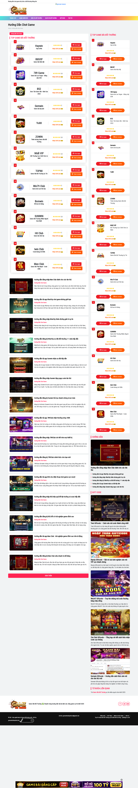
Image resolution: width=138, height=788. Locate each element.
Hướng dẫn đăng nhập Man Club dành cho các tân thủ (52, 280)
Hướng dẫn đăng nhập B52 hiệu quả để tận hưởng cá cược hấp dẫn (57, 497)
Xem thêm (48, 576)
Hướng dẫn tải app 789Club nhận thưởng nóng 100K (52, 418)
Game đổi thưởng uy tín (27, 717)
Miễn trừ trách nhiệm (118, 715)
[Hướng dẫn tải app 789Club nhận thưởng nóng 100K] (21, 424)
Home (9, 28)
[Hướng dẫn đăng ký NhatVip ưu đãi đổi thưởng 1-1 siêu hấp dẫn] (21, 345)
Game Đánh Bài (23, 18)
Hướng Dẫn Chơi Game (16, 33)
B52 (111, 119)
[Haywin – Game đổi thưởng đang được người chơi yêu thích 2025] (20, 47)
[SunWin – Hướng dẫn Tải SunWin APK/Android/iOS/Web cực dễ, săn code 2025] (20, 218)
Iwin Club (113, 385)
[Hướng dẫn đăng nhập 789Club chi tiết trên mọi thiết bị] (21, 444)
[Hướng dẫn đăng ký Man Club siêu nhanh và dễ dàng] (21, 562)
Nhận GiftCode (56, 48)
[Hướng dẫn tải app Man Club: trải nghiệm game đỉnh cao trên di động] (21, 543)
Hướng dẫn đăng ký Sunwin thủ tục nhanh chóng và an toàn (54, 398)
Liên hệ (127, 715)
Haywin (112, 43)
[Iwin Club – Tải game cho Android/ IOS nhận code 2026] (20, 250)
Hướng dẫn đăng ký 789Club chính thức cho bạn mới (52, 457)
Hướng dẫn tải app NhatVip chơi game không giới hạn (52, 299)
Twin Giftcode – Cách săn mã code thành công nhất (110, 523)
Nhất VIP (113, 225)
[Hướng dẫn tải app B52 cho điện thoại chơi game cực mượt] (21, 483)
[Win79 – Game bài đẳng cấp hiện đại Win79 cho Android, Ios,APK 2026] (20, 187)
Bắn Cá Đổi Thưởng (36, 18)
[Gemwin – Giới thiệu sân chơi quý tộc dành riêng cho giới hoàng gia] (20, 107)
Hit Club (113, 358)
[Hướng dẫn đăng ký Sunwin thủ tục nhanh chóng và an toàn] (21, 404)
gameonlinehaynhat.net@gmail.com (71, 715)
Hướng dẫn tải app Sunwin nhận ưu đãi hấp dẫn (50, 358)
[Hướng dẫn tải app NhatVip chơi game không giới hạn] (21, 306)
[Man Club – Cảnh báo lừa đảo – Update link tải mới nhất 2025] (20, 266)
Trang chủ (13, 18)
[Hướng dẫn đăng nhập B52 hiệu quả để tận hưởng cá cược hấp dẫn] (21, 503)
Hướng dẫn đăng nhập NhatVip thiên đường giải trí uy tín (53, 319)
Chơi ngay (77, 45)
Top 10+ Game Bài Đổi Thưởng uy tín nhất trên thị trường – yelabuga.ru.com (112, 717)
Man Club (113, 412)
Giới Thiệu (109, 715)
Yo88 (112, 172)
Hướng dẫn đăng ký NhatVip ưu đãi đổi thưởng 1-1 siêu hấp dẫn (56, 339)
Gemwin (113, 145)
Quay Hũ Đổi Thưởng (51, 18)
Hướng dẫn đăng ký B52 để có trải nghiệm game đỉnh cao (54, 516)
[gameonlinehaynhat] (17, 704)
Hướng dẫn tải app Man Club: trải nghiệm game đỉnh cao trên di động (58, 536)
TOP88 (112, 253)
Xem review (77, 49)
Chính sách (102, 715)
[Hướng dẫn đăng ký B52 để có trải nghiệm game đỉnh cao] (21, 523)
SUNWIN (113, 332)
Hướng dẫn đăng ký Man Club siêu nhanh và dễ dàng (52, 556)
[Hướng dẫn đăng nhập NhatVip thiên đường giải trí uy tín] (21, 325)
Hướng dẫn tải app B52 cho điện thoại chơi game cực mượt (54, 477)
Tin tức (70, 18)
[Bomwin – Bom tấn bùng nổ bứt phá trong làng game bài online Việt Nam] (20, 202)
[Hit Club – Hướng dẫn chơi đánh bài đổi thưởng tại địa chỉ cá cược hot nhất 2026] (20, 234)
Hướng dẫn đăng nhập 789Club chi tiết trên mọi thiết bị (53, 437)
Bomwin (113, 305)
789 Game (113, 92)
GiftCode (62, 18)
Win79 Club (114, 280)
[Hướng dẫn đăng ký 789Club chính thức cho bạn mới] (21, 464)
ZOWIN (112, 199)
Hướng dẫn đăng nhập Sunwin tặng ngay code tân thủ (52, 378)
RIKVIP (112, 67)
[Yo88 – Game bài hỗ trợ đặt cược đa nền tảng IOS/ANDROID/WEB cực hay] (20, 123)
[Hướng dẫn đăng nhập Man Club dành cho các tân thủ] (21, 286)
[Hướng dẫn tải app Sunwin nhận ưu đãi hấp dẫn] (21, 365)
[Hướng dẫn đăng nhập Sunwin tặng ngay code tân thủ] (21, 385)
